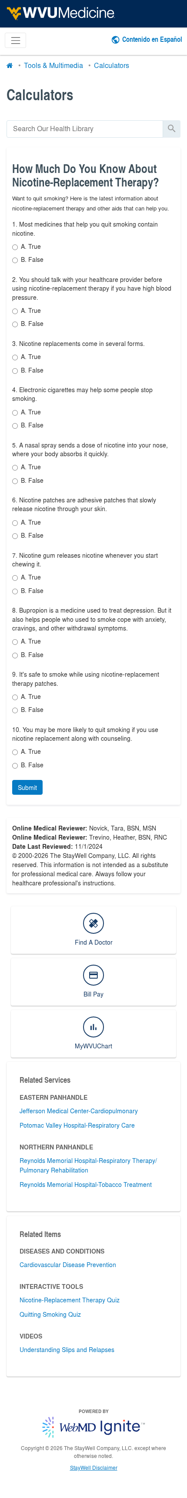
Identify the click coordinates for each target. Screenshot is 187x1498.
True (31, 246)
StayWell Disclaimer (93, 1467)
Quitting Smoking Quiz (50, 1314)
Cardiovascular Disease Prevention (68, 1264)
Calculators (111, 65)
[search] (84, 128)
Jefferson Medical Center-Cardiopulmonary (79, 1110)
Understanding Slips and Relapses (67, 1349)
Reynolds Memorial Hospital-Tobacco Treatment (86, 1184)
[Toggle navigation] (15, 40)
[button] (27, 787)
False (32, 259)
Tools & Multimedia (53, 65)
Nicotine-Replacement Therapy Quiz (70, 1299)
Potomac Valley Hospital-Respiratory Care (77, 1125)
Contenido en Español (152, 39)
